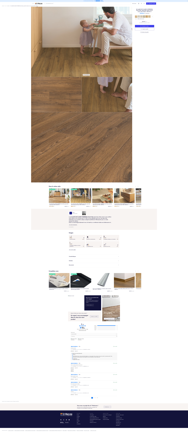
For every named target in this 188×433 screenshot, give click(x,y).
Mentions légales (65, 430)
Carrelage (78, 416)
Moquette (78, 420)
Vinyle (78, 419)
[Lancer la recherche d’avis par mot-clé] (116, 336)
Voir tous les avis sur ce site (82, 330)
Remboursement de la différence (72, 430)
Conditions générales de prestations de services (42, 430)
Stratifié (78, 417)
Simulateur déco (105, 417)
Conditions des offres (11, 430)
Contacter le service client (119, 419)
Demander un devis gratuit (120, 414)
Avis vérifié (115, 346)
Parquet (78, 414)
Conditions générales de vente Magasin (19, 430)
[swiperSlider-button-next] (138, 186)
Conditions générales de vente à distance (30, 430)
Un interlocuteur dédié (93, 416)
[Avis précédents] (90, 398)
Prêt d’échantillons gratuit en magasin (95, 419)
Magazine (104, 416)
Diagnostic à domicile (93, 422)
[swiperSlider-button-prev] (135, 186)
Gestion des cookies (86, 430)
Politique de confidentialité (80, 430)
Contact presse (118, 423)
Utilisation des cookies (93, 430)
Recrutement (118, 425)
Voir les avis (147, 13)
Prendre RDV (118, 416)
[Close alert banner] (187, 1)
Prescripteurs (118, 420)
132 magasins (92, 414)
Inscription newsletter (106, 419)
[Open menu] (33, 3)
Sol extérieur (78, 423)
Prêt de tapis (91, 420)
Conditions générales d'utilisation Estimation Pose (55, 430)
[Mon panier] (144, 3)
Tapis (77, 422)
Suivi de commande (119, 417)
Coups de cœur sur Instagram (107, 414)
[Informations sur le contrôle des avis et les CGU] (87, 329)
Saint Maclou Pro (118, 422)
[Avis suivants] (97, 398)
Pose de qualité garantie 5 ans (94, 417)
